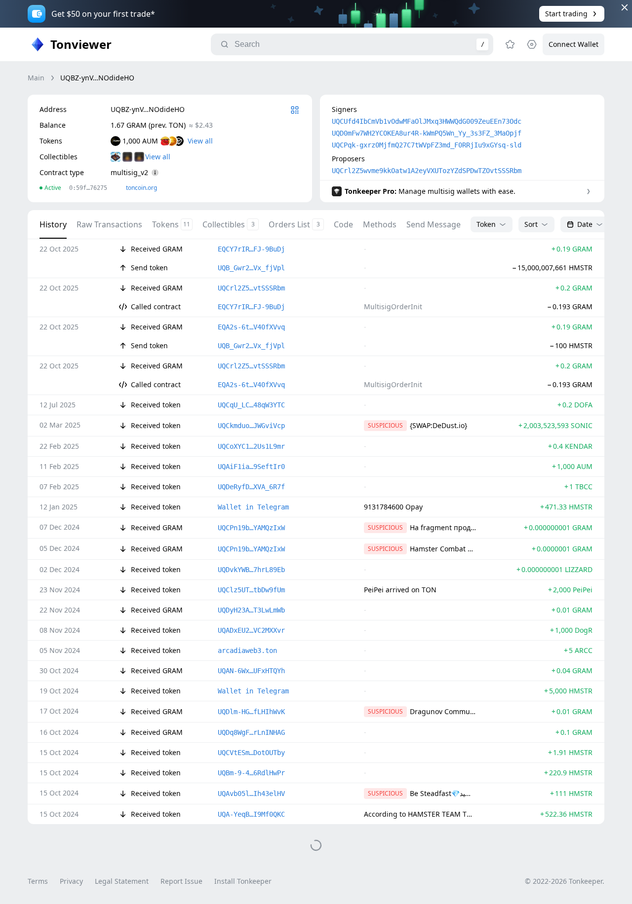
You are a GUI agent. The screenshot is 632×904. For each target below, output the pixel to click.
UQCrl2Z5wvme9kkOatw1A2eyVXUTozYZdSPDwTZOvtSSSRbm (426, 171)
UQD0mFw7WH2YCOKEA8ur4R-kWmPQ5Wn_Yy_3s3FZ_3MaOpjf (426, 133)
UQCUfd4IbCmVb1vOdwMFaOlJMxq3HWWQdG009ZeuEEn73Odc (426, 121)
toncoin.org (141, 187)
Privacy (71, 881)
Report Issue (181, 881)
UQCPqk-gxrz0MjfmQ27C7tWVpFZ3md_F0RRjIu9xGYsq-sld (426, 145)
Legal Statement (122, 881)
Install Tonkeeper (243, 881)
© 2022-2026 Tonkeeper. (564, 881)
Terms (38, 881)
